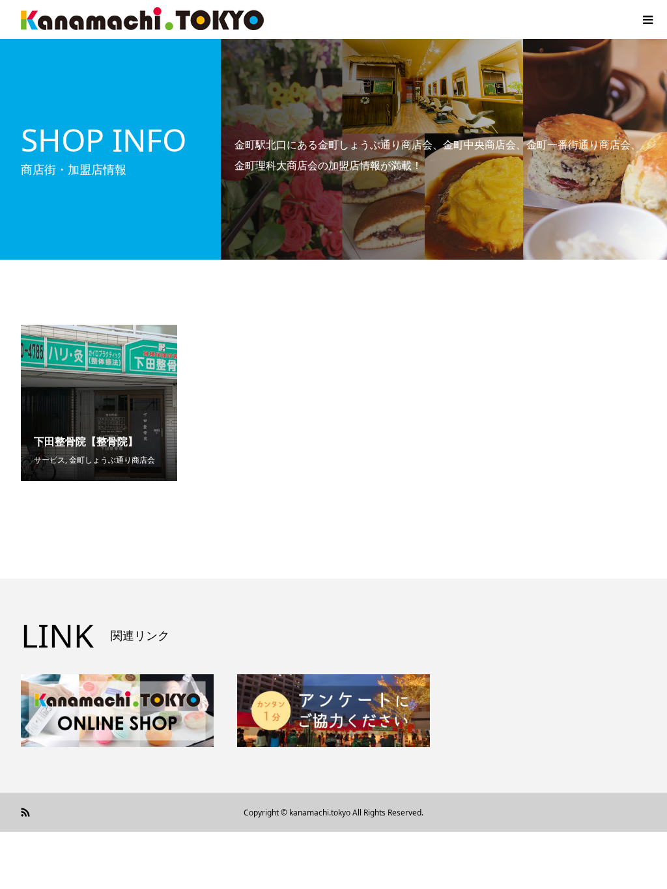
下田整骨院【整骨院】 (86, 441)
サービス (49, 459)
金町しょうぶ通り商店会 (112, 459)
